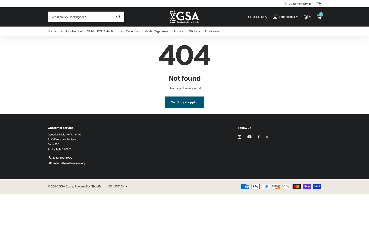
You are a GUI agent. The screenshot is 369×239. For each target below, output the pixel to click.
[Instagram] (239, 137)
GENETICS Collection (101, 31)
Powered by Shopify (88, 186)
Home (52, 31)
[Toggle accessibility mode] (318, 3)
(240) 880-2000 (62, 157)
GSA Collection (71, 31)
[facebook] (258, 137)
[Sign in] (307, 17)
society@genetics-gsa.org (69, 163)
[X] (267, 137)
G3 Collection (130, 31)
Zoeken (118, 17)
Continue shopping (185, 102)
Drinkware (212, 31)
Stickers (194, 31)
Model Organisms (156, 31)
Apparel (179, 31)
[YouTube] (249, 137)
